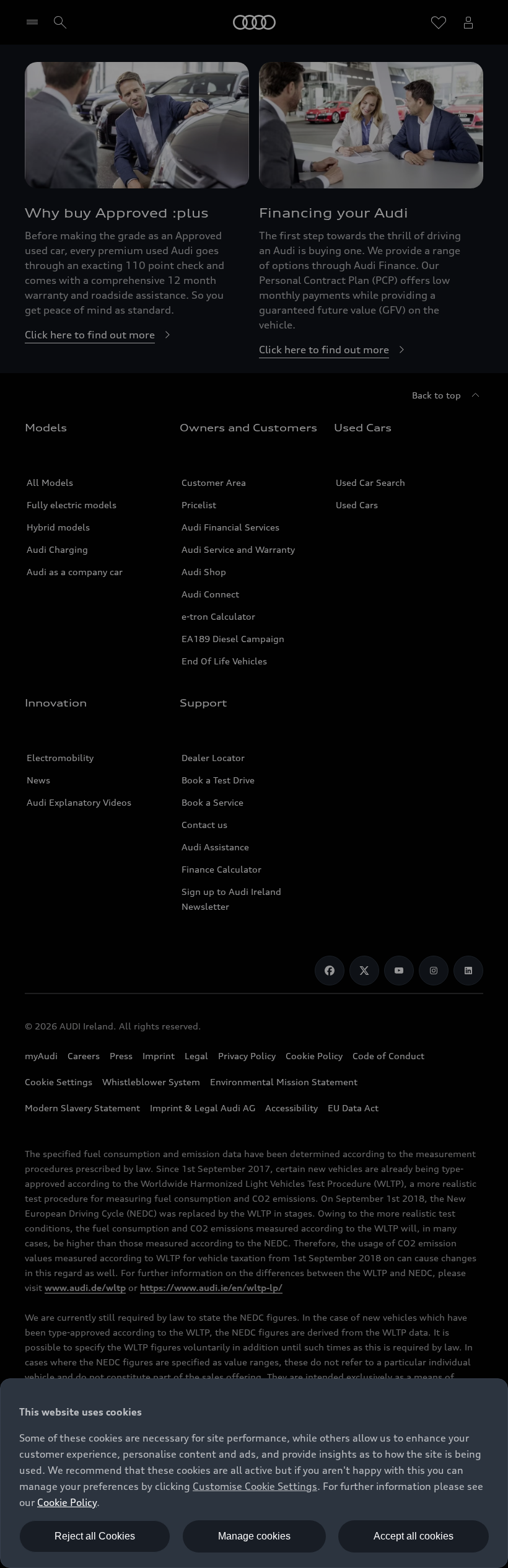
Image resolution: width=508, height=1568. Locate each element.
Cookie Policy (67, 1502)
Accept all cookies (413, 1536)
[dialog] (254, 1473)
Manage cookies (254, 1536)
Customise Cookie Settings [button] (255, 1486)
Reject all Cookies (95, 1536)
